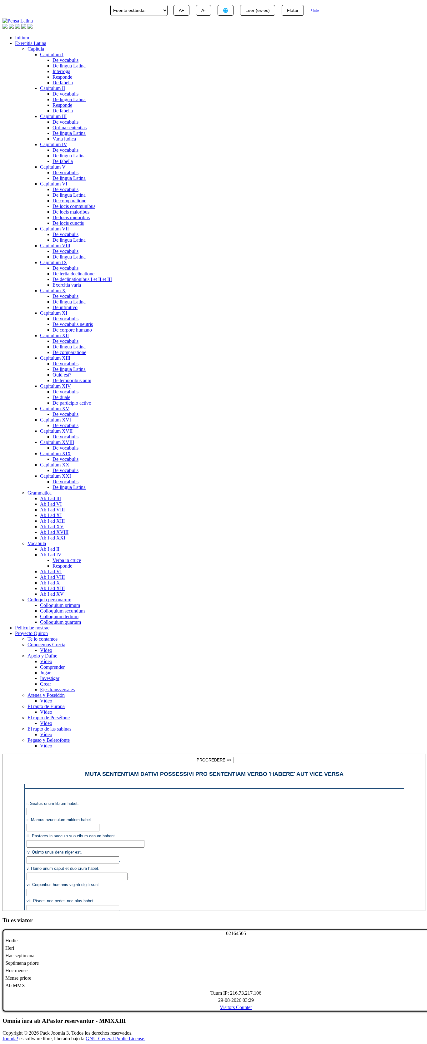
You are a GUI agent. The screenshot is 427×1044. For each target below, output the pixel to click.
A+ (181, 10)
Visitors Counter (236, 1007)
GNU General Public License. (115, 1038)
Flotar (293, 10)
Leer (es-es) (257, 10)
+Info (314, 10)
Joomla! (10, 1038)
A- (203, 10)
